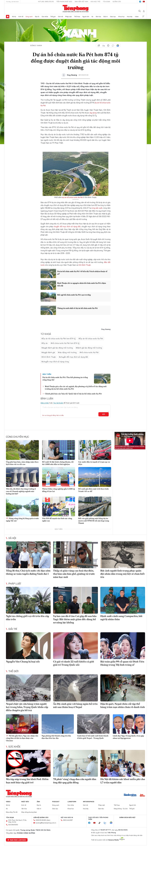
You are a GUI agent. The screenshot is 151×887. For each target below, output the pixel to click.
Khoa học (121, 16)
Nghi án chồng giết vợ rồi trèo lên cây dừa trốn (27, 617)
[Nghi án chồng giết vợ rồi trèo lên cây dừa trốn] (28, 600)
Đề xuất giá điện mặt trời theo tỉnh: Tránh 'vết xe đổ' (93, 490)
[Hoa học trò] (142, 795)
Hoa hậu (129, 16)
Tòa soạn (106, 1)
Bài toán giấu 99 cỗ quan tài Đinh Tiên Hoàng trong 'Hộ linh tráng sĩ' (122, 663)
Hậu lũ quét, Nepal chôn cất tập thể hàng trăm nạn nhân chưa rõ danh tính (122, 705)
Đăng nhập (45, 403)
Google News (118, 46)
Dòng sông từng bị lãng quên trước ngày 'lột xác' (22, 519)
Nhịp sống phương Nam (29, 812)
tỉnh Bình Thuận (84, 265)
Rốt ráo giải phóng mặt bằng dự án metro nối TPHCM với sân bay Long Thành (93, 520)
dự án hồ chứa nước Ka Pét (72, 197)
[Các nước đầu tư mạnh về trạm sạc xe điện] (94, 450)
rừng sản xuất (97, 208)
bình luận (113, 46)
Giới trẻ (60, 16)
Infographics (88, 802)
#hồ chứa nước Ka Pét (89, 352)
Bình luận (4, 102)
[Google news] (112, 823)
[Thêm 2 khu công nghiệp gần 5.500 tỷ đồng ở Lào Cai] (58, 477)
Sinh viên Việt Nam (81, 1)
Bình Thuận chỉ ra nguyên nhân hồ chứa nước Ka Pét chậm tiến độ (81, 284)
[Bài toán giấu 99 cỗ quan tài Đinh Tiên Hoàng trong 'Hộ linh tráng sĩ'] (122, 645)
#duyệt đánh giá (48, 352)
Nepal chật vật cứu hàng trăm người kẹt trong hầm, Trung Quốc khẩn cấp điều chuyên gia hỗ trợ (27, 707)
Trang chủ (7, 16)
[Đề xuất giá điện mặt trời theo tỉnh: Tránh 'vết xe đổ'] (94, 477)
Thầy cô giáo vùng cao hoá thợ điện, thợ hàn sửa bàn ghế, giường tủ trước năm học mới (74, 574)
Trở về (4, 108)
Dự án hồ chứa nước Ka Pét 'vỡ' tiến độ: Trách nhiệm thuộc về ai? (82, 272)
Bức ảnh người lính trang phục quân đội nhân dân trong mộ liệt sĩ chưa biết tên (122, 574)
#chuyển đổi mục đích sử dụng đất (73, 357)
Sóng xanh (29, 16)
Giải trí (105, 16)
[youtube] (144, 1)
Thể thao (77, 16)
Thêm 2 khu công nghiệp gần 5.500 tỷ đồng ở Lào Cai (58, 490)
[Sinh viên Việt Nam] (130, 795)
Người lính (85, 16)
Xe (92, 16)
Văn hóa (98, 16)
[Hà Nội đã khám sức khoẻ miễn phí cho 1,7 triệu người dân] (122, 763)
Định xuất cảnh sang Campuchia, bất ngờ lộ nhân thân (121, 617)
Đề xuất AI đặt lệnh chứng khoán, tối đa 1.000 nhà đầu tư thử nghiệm (58, 463)
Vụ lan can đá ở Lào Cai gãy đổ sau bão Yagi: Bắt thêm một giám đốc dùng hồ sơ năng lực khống (75, 619)
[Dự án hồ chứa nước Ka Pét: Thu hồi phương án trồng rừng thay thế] (102, 379)
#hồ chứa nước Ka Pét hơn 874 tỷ (65, 343)
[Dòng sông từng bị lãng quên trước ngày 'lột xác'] (22, 506)
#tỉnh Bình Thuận (48, 357)
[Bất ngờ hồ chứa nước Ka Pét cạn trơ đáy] (48, 297)
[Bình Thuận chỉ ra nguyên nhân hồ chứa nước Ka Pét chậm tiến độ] (48, 285)
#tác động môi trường (67, 352)
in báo (108, 46)
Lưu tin (4, 96)
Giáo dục (113, 16)
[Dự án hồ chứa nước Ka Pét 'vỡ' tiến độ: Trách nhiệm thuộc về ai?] (48, 273)
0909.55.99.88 (41, 820)
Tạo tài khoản (58, 403)
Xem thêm (143, 16)
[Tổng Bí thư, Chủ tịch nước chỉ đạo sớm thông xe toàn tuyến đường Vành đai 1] (28, 554)
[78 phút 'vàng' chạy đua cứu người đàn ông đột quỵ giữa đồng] (75, 763)
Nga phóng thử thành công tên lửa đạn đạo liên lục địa (56, 737)
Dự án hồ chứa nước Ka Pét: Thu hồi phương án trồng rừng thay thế (65, 378)
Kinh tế (20, 16)
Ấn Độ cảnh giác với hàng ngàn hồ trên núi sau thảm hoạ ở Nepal (75, 705)
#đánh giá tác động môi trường (89, 348)
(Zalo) (48, 820)
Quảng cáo (117, 1)
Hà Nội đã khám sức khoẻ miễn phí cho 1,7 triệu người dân (122, 781)
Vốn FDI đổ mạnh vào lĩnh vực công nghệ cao (57, 519)
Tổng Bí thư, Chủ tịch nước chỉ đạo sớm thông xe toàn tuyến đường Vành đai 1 (28, 572)
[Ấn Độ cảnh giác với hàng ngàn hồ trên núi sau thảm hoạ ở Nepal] (75, 687)
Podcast (55, 802)
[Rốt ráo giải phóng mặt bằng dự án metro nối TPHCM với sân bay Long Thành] (94, 506)
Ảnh (38, 802)
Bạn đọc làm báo (18, 840)
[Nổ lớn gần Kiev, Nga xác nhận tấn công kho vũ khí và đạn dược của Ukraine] (22, 724)
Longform (72, 802)
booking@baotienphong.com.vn (46, 823)
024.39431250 (13, 825)
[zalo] (106, 823)
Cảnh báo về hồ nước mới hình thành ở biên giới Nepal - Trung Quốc (92, 737)
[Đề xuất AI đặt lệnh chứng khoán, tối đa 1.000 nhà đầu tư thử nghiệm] (58, 450)
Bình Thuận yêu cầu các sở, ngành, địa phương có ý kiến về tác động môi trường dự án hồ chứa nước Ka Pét (76, 387)
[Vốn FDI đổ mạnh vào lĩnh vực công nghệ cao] (58, 506)
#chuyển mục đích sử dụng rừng (55, 361)
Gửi (103, 414)
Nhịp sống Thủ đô (11, 812)
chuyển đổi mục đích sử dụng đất (67, 226)
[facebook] (140, 1)
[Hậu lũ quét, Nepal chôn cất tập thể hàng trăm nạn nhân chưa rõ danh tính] (122, 687)
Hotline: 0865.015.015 (46, 1)
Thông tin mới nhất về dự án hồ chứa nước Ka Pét (77, 308)
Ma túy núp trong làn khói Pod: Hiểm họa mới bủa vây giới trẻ (27, 781)
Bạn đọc (101, 809)
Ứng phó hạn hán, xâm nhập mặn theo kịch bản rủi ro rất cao (22, 463)
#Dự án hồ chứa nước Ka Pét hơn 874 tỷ (58, 338)
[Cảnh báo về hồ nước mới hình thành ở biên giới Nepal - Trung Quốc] (93, 724)
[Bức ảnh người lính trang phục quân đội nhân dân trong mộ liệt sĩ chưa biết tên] (122, 554)
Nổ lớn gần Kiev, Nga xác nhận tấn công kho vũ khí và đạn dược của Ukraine (22, 738)
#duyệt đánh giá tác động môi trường (57, 348)
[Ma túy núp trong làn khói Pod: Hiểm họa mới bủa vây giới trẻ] (28, 763)
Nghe (4, 85)
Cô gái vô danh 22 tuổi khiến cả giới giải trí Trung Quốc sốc (73, 663)
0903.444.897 (68, 820)
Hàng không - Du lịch (121, 809)
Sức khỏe (45, 16)
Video (137, 16)
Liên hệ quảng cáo (40, 817)
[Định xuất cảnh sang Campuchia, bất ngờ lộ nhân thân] (122, 600)
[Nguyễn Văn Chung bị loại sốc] (28, 645)
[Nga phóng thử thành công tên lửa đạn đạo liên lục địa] (58, 724)
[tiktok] (100, 823)
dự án (97, 103)
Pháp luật (68, 16)
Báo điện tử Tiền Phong (75, 8)
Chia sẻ (4, 90)
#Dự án (44, 343)
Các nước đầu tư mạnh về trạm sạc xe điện (94, 463)
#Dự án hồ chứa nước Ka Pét (91, 338)
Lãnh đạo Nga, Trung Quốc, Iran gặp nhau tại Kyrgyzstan (128, 737)
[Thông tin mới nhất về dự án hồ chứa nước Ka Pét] (48, 310)
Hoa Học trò (95, 1)
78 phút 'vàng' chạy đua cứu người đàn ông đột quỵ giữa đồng (74, 781)
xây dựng (92, 113)
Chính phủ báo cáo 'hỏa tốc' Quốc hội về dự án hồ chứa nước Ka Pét (73, 393)
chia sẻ (99, 46)
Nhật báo (25, 802)
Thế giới (53, 16)
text (103, 46)
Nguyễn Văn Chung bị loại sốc (23, 661)
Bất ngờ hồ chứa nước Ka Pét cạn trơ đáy (74, 295)
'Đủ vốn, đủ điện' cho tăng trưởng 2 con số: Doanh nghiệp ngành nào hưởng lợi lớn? (21, 491)
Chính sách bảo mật (127, 817)
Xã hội (14, 16)
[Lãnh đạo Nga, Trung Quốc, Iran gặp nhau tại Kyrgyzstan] (129, 724)
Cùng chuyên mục (17, 436)
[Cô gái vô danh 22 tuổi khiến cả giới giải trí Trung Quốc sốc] (75, 645)
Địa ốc (37, 16)
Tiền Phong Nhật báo (64, 1)
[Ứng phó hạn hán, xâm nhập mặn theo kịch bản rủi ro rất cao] (22, 450)
